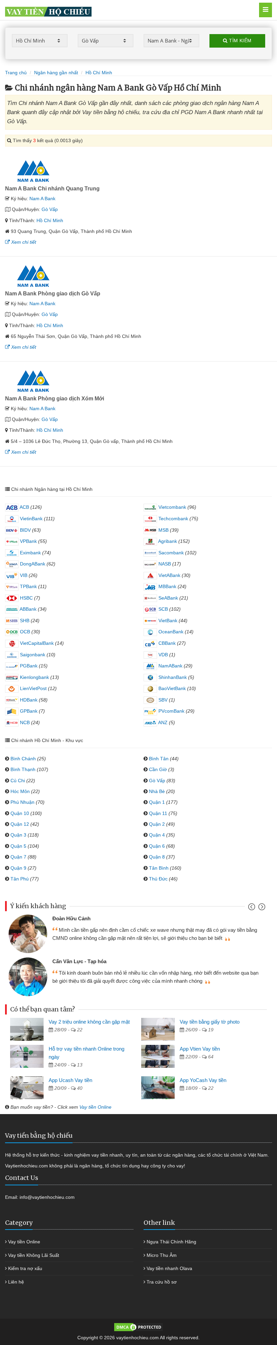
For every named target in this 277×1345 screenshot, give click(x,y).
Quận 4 (157, 835)
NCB (24, 722)
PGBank (28, 665)
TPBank (28, 586)
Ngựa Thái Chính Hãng (171, 1241)
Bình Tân (159, 758)
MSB (163, 530)
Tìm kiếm (240, 40)
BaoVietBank (171, 688)
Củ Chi (17, 780)
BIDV (25, 530)
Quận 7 (18, 857)
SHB (24, 620)
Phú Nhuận (22, 802)
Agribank (167, 541)
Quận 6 (157, 846)
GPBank (28, 711)
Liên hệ (16, 1282)
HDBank (28, 700)
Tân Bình (159, 868)
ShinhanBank (172, 677)
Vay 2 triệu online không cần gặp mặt (89, 1022)
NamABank (169, 665)
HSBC (26, 598)
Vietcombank (171, 507)
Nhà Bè (157, 791)
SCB (162, 609)
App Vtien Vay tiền (200, 1049)
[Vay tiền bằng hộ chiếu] (121, 10)
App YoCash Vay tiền (203, 1080)
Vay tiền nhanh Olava (169, 1268)
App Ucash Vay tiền (70, 1080)
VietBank (167, 620)
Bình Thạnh (22, 769)
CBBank (166, 643)
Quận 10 (19, 813)
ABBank (27, 609)
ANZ (162, 722)
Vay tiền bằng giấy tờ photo (210, 1022)
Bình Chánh (23, 758)
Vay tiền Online (95, 1107)
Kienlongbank (34, 677)
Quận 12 (19, 824)
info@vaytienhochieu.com (47, 1197)
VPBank (28, 541)
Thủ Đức (158, 878)
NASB (164, 563)
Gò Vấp (50, 209)
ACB (24, 507)
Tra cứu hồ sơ (162, 1282)
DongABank (32, 563)
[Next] (261, 908)
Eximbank (30, 552)
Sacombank (170, 552)
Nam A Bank (42, 198)
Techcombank (172, 518)
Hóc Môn (20, 791)
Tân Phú (19, 878)
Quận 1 (157, 802)
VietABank (168, 575)
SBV (162, 700)
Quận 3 (18, 835)
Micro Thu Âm (162, 1255)
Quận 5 (18, 846)
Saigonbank (32, 654)
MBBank (166, 586)
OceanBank (170, 631)
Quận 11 (158, 813)
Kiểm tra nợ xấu (25, 1268)
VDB (162, 654)
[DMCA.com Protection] (138, 1326)
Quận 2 (157, 824)
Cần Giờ (158, 769)
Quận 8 (157, 857)
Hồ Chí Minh (49, 220)
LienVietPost (33, 688)
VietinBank (31, 518)
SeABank (167, 598)
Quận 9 (18, 868)
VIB (23, 575)
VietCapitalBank (36, 643)
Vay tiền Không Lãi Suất (33, 1255)
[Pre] (252, 908)
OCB (24, 631)
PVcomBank (170, 711)
